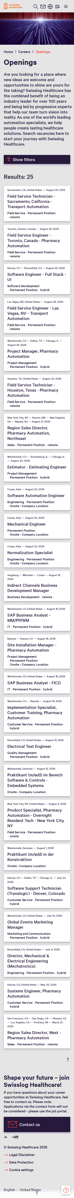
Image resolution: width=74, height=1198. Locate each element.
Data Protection (21, 1162)
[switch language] (50, 6)
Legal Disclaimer (22, 1154)
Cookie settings (21, 1169)
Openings (43, 51)
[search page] (35, 6)
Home (8, 51)
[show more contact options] (66, 1189)
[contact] (43, 6)
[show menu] (65, 6)
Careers (24, 51)
